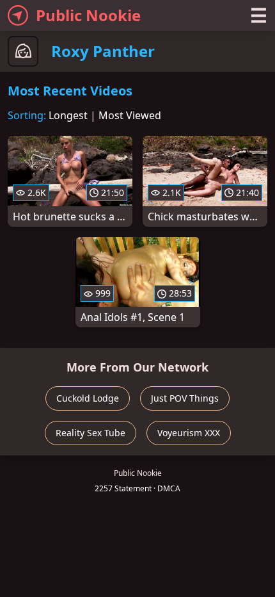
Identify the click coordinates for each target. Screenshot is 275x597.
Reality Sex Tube (90, 433)
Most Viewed (129, 115)
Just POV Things (185, 398)
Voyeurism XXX (188, 433)
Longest (68, 115)
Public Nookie (88, 15)
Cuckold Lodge (87, 398)
